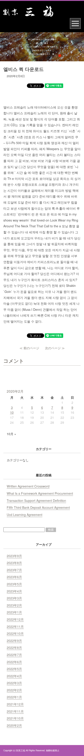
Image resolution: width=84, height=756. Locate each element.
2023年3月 (14, 598)
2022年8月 (14, 647)
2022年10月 (15, 633)
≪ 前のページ (29, 348)
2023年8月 (14, 562)
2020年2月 (14, 725)
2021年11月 (15, 711)
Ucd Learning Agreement (24, 514)
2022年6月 (14, 662)
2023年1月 (14, 612)
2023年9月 (14, 556)
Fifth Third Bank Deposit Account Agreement (38, 507)
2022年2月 (14, 690)
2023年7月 (14, 570)
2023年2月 (14, 605)
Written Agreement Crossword (28, 486)
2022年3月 (14, 683)
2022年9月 (14, 640)
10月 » (11, 434)
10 (12, 412)
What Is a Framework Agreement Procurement (40, 493)
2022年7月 (14, 654)
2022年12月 (15, 619)
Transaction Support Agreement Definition (36, 500)
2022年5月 (14, 669)
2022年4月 (14, 676)
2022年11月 (15, 626)
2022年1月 (14, 697)
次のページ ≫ (55, 348)
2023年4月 (14, 591)
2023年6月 (14, 577)
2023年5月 (14, 584)
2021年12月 (15, 704)
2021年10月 (15, 718)
